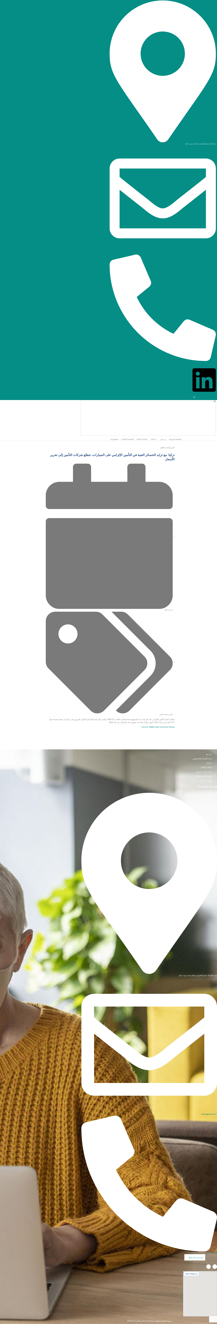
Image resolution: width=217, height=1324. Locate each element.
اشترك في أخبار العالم (195, 1257)
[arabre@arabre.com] (163, 198)
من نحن (209, 754)
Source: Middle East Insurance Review (158, 727)
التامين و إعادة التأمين (166, 714)
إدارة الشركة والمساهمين (202, 758)
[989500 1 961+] (149, 1183)
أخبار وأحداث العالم (204, 776)
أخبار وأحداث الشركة (204, 772)
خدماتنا (209, 763)
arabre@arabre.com (209, 253)
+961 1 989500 (211, 362)
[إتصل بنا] (208, 1266)
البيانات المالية (206, 767)
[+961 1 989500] (163, 308)
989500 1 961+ (211, 1253)
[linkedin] (214, 1266)
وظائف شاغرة (206, 780)
